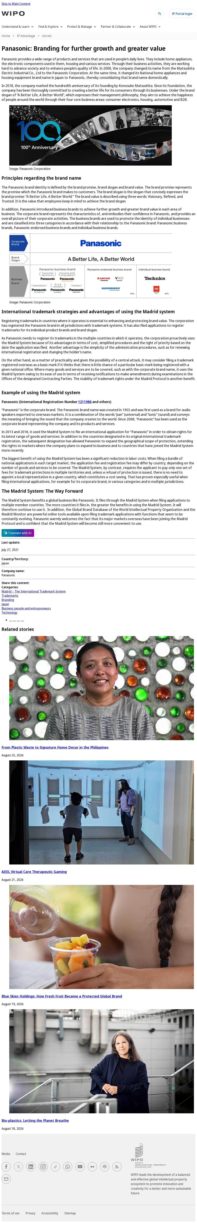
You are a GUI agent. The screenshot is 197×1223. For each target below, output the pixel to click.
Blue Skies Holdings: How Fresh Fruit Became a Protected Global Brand (62, 996)
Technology (9, 612)
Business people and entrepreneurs (26, 608)
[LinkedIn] (18, 621)
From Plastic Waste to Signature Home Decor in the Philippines (55, 747)
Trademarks (10, 595)
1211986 (85, 401)
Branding (8, 600)
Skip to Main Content (16, 4)
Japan (5, 604)
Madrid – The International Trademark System (34, 591)
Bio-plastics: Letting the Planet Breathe (35, 1120)
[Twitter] (14, 621)
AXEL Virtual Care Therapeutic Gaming (34, 871)
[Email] (22, 621)
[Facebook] (10, 621)
